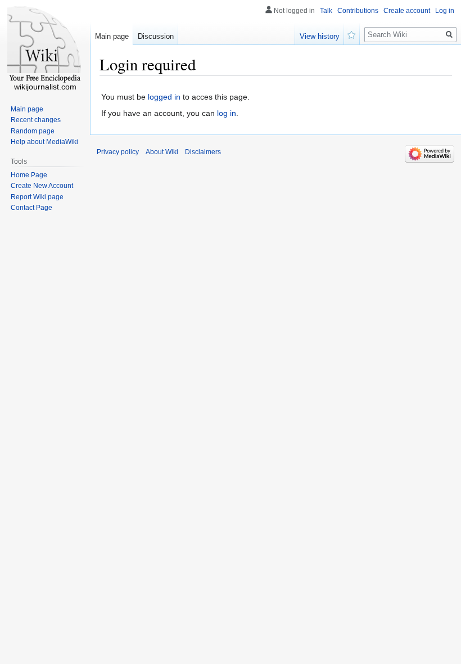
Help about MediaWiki (44, 142)
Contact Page (31, 208)
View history (320, 36)
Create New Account (42, 186)
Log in (444, 11)
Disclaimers (203, 152)
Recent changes (36, 120)
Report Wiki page (37, 197)
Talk (326, 11)
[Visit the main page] (45, 45)
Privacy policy (118, 152)
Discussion (156, 36)
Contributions (357, 11)
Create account (406, 11)
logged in (164, 96)
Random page (33, 131)
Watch (352, 34)
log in (226, 113)
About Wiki (162, 152)
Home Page (29, 175)
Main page (112, 36)
